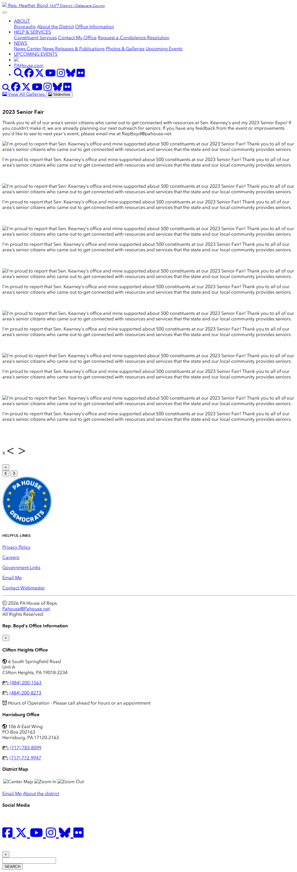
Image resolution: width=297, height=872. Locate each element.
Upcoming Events (164, 48)
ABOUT (22, 21)
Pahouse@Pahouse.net (26, 608)
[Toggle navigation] (4, 12)
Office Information (94, 26)
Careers (10, 557)
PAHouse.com (29, 65)
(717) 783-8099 (25, 747)
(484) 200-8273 (25, 693)
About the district (41, 793)
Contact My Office (77, 37)
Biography (25, 26)
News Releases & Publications (73, 48)
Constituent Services (35, 37)
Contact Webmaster (23, 588)
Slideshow (61, 94)
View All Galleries (26, 94)
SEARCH (12, 866)
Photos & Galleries (125, 48)
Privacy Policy (16, 547)
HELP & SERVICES (32, 32)
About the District (55, 26)
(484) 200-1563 (25, 682)
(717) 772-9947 (25, 758)
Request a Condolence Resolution (133, 37)
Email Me (12, 577)
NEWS (20, 43)
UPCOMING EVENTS (35, 54)
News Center (27, 48)
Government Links (21, 567)
